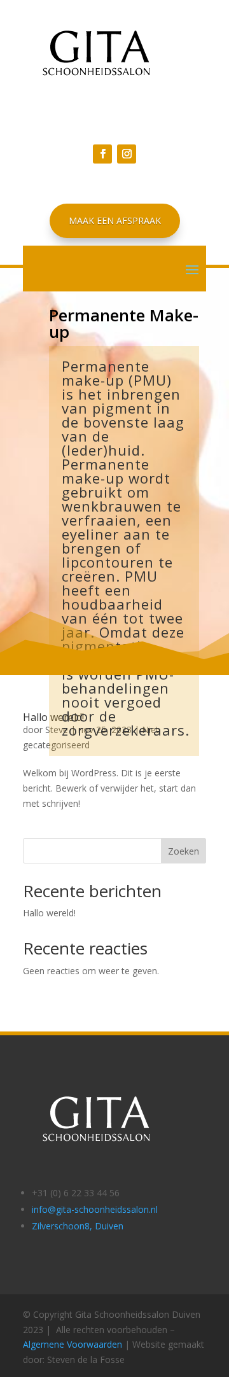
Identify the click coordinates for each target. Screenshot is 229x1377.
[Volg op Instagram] (126, 154)
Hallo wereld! (49, 913)
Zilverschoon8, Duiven (77, 1226)
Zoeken (183, 851)
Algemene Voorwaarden (72, 1344)
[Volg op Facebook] (102, 154)
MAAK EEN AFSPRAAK (115, 220)
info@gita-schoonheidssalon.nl (95, 1209)
